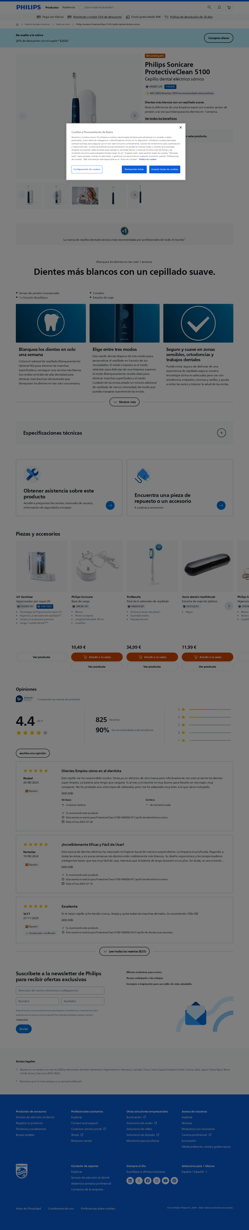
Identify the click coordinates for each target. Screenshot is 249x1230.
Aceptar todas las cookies (164, 169)
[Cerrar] (181, 127)
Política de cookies (147, 159)
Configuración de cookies (87, 169)
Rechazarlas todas (134, 169)
